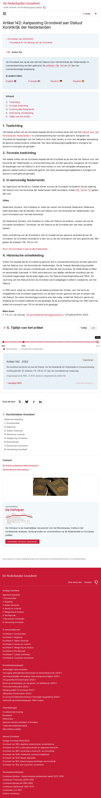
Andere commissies (11, 793)
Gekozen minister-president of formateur (20, 722)
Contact (88, 582)
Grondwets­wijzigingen (13, 665)
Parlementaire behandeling (16, 469)
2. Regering (8, 602)
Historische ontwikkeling (21, 113)
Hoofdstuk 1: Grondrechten (14, 634)
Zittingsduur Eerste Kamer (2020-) (17, 693)
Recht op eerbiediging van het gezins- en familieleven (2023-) (30, 683)
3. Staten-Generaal (11, 605)
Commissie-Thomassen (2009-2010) (18, 780)
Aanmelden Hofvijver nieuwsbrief (22, 541)
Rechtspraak (13, 442)
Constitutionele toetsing (13, 712)
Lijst (93, 328)
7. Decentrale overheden (13, 619)
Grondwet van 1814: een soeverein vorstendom (23, 765)
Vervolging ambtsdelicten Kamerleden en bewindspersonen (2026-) (32, 673)
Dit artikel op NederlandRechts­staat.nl (21, 465)
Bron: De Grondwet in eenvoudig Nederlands (25, 249)
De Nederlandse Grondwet (21, 3)
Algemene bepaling (13, 419)
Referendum (8, 719)
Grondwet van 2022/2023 (20, 39)
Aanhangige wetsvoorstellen (15, 669)
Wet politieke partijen (12, 729)
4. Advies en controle (12, 608)
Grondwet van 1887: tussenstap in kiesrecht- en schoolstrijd (28, 751)
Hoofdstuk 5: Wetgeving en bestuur (18, 647)
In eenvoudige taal (11, 629)
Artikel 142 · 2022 (17, 361)
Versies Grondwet (11, 736)
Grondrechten (13, 423)
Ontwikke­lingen (10, 708)
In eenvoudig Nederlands (21, 109)
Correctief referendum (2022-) (16, 686)
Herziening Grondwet (17, 449)
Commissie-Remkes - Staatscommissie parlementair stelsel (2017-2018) (33, 776)
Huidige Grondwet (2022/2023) (16, 741)
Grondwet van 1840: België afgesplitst (19, 758)
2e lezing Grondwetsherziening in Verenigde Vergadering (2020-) (31, 697)
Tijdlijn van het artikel (19, 116)
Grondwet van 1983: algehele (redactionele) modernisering (28, 744)
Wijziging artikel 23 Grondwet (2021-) (19, 690)
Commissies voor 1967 (12, 790)
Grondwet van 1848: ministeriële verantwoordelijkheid (26, 754)
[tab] (17, 81)
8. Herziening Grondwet (13, 622)
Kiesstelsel (7, 715)
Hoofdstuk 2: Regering (12, 637)
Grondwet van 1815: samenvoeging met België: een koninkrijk (29, 761)
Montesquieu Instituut (33, 7)
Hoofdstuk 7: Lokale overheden (16, 654)
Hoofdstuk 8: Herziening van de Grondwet (31, 42)
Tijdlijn (83, 328)
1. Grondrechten (9, 598)
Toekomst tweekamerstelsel (15, 726)
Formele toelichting (18, 105)
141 (8, 52)
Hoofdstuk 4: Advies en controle (17, 644)
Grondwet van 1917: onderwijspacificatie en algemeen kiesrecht (30, 747)
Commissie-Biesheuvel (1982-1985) (18, 783)
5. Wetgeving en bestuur (13, 612)
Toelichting (14, 102)
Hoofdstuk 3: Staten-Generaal (15, 641)
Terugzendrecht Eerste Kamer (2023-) (19, 680)
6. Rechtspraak (9, 615)
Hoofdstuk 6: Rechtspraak (14, 651)
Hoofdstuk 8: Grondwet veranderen (18, 658)
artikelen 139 (52, 65)
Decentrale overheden (17, 445)
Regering (11, 427)
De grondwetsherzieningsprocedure (45, 314)
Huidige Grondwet (11, 590)
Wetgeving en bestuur (17, 438)
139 (77, 190)
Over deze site (75, 582)
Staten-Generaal (15, 430)
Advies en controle (16, 434)
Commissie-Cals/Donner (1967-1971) (18, 786)
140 (62, 65)
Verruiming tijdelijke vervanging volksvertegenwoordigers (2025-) (31, 676)
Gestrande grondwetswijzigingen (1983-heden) (23, 700)
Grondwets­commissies (13, 772)
